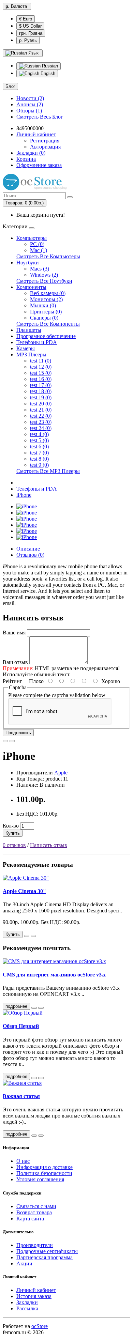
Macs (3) (39, 269)
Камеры (25, 348)
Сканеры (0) (44, 318)
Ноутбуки (27, 262)
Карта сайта (30, 1218)
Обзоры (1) (29, 110)
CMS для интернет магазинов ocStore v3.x (54, 974)
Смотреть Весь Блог (39, 117)
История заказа (33, 1296)
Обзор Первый (21, 1026)
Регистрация (44, 140)
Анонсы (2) (29, 104)
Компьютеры (31, 238)
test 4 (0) (39, 434)
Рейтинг (12, 681)
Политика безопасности (44, 1173)
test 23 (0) (40, 422)
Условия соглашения (40, 1179)
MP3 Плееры (31, 354)
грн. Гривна (30, 33)
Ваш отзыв (15, 662)
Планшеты (28, 330)
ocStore (39, 1326)
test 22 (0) (40, 416)
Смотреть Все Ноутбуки (44, 281)
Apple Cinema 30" (24, 891)
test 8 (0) (39, 459)
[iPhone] (26, 506)
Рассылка (27, 1308)
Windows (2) (44, 275)
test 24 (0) (40, 428)
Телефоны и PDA (36, 342)
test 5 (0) (39, 440)
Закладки (27, 1302)
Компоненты (31, 287)
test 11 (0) (40, 361)
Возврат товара (34, 1212)
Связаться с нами (36, 1206)
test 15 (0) (40, 373)
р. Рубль (28, 40)
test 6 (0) (39, 446)
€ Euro (25, 18)
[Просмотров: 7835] (41, 1136)
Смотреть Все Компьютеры (48, 256)
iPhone (23, 495)
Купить (12, 833)
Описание (28, 549)
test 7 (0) (39, 453)
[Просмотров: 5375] (41, 1078)
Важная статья (21, 1096)
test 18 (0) (40, 391)
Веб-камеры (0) (47, 293)
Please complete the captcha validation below (56, 695)
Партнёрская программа (44, 1257)
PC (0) (37, 244)
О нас (23, 1161)
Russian (49, 65)
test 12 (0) (40, 367)
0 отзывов (14, 845)
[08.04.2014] (34, 1008)
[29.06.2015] (34, 1136)
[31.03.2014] (34, 1078)
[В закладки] (5, 741)
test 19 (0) (40, 397)
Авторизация (45, 147)
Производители (34, 1245)
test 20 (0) (40, 403)
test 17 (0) (40, 385)
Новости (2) (30, 98)
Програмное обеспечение (46, 336)
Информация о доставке (44, 1167)
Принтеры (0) (46, 311)
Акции (24, 1263)
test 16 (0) (40, 379)
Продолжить (18, 732)
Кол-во (11, 826)
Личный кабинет (36, 1290)
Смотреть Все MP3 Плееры (48, 471)
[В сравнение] (12, 741)
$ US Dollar (30, 26)
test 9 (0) (39, 465)
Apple (61, 772)
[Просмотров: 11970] (41, 1008)
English (47, 73)
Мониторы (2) (46, 299)
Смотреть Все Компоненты (48, 324)
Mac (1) (38, 250)
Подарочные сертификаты (47, 1251)
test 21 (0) (40, 410)
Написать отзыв (48, 845)
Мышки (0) (43, 305)
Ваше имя (14, 632)
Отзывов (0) (30, 555)
